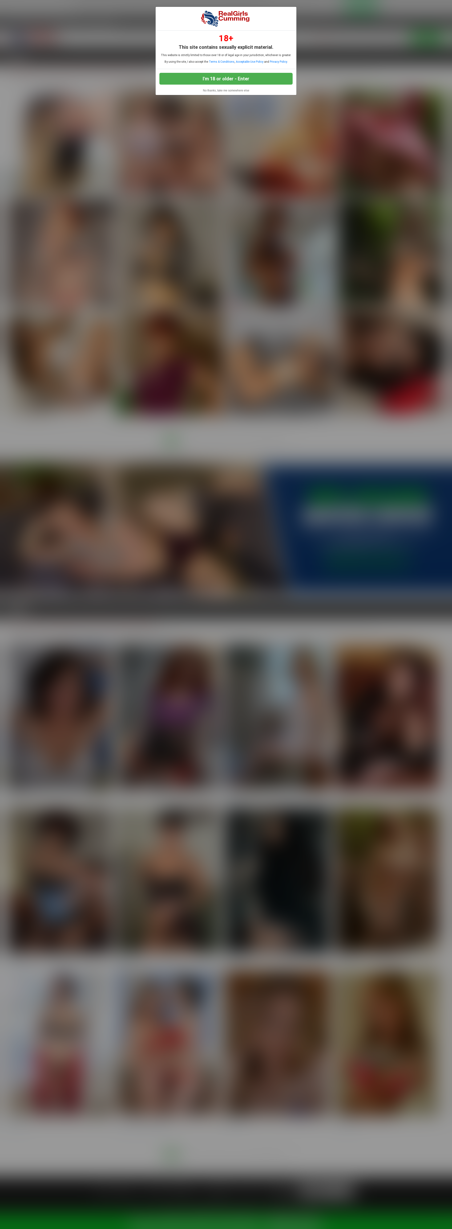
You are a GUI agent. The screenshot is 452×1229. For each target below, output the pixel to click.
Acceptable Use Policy (249, 61)
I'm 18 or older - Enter (226, 79)
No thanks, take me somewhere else (226, 90)
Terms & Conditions (221, 61)
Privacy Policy (278, 61)
